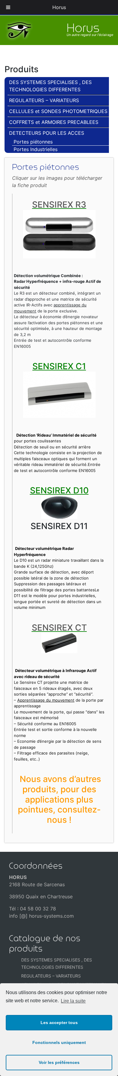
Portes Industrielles (35, 149)
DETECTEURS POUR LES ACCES (46, 133)
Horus (59, 7)
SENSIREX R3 (59, 204)
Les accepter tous (59, 1022)
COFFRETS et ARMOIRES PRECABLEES (53, 122)
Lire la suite (73, 1000)
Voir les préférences (59, 1062)
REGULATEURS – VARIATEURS (44, 100)
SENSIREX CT (59, 627)
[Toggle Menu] (8, 7)
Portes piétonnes (33, 142)
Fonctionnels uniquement (59, 1042)
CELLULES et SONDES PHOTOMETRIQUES (58, 111)
